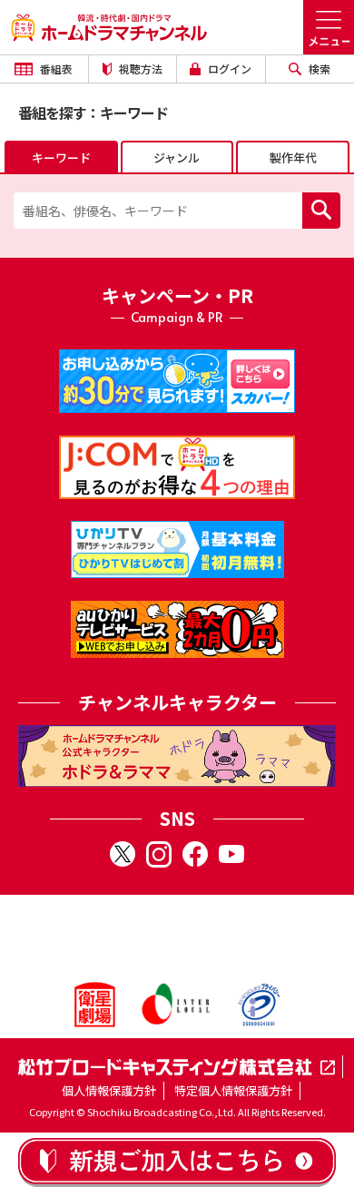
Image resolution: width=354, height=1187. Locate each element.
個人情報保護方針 (109, 1090)
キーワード (61, 157)
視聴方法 (139, 68)
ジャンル (176, 157)
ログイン (228, 68)
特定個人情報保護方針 (233, 1090)
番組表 (55, 68)
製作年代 (293, 157)
